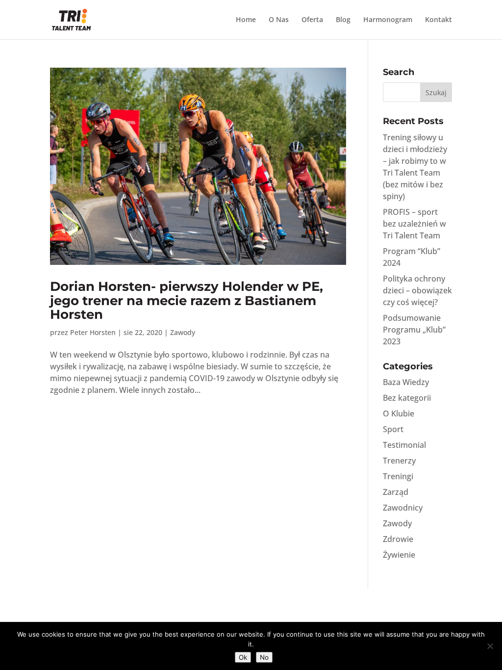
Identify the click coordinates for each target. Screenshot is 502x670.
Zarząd (395, 492)
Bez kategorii (407, 397)
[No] (490, 646)
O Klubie (398, 413)
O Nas (279, 20)
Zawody (182, 332)
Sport (393, 429)
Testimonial (404, 444)
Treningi (398, 476)
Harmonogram (387, 20)
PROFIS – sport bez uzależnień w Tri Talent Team (414, 223)
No (264, 657)
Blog (343, 20)
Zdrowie (398, 539)
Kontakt (438, 20)
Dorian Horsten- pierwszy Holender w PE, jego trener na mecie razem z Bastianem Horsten (186, 300)
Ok (243, 657)
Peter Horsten (93, 332)
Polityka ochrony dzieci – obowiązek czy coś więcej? (417, 290)
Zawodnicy (403, 507)
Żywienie (399, 554)
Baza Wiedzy (406, 382)
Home (246, 20)
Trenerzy (399, 460)
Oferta (312, 20)
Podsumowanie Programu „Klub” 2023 (414, 329)
